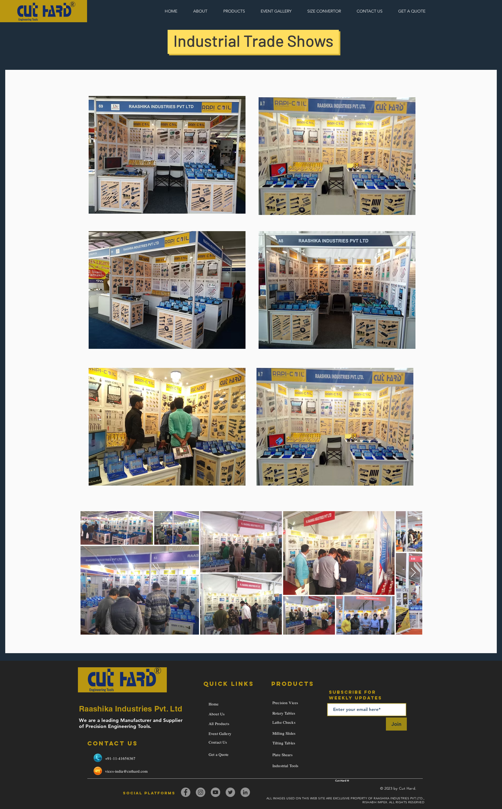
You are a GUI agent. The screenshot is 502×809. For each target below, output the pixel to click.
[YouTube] (215, 792)
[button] (234, 11)
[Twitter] (230, 792)
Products (292, 683)
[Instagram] (200, 792)
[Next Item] (413, 573)
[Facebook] (185, 792)
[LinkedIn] (245, 792)
